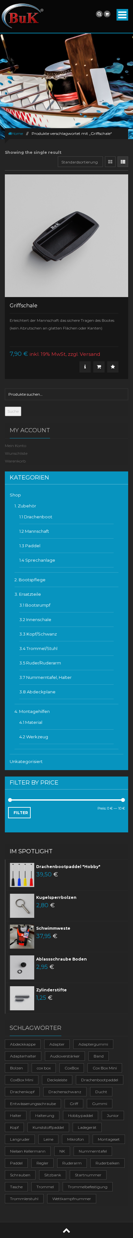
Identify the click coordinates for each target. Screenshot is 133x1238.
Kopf (14, 1127)
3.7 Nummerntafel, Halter (45, 677)
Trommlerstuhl (24, 1198)
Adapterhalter (23, 1056)
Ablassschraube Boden (61, 959)
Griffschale (23, 306)
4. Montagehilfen (32, 711)
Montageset (109, 1139)
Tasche (16, 1186)
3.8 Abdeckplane (37, 691)
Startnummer (88, 1174)
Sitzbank (52, 1174)
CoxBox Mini (21, 1079)
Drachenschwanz (64, 1091)
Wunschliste (16, 453)
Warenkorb (15, 461)
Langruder (20, 1139)
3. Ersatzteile (28, 594)
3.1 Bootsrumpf (34, 605)
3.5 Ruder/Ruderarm (40, 662)
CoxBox (72, 1068)
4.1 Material (30, 722)
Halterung (44, 1115)
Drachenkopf (22, 1091)
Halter (15, 1115)
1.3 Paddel (29, 545)
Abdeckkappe (23, 1044)
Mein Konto (15, 445)
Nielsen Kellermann (28, 1151)
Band (99, 1056)
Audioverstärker (65, 1056)
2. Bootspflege (30, 579)
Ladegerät (87, 1127)
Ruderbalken (107, 1163)
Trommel (45, 1186)
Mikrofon (75, 1139)
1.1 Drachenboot (35, 516)
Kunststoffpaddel (48, 1127)
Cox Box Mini (105, 1068)
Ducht (101, 1091)
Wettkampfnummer (71, 1198)
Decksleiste (57, 1079)
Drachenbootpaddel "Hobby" (68, 866)
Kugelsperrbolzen (56, 897)
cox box (44, 1068)
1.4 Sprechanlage (37, 560)
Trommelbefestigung (87, 1186)
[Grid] (110, 161)
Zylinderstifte (51, 990)
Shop (15, 494)
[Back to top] (66, 1230)
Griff (74, 1103)
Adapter (57, 1044)
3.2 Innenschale (35, 619)
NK (62, 1151)
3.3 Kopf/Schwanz (38, 634)
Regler (42, 1163)
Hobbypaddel (80, 1115)
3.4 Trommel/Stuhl (38, 648)
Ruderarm (72, 1163)
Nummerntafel (93, 1151)
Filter (21, 812)
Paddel (16, 1163)
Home (17, 133)
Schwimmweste (53, 928)
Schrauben (20, 1174)
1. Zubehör (25, 505)
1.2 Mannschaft (34, 531)
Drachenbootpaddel (99, 1079)
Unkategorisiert (26, 761)
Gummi (99, 1103)
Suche (13, 411)
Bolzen (16, 1068)
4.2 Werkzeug (33, 736)
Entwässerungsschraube (33, 1103)
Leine (48, 1139)
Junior (113, 1115)
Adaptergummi (93, 1044)
